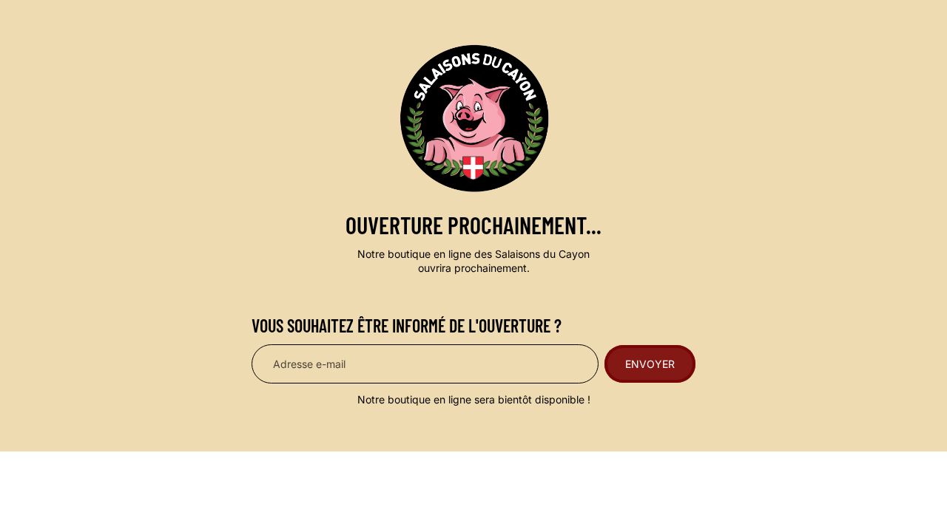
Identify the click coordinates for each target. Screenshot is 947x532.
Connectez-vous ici (660, 500)
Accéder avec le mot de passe (314, 501)
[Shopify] (557, 471)
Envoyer (650, 364)
